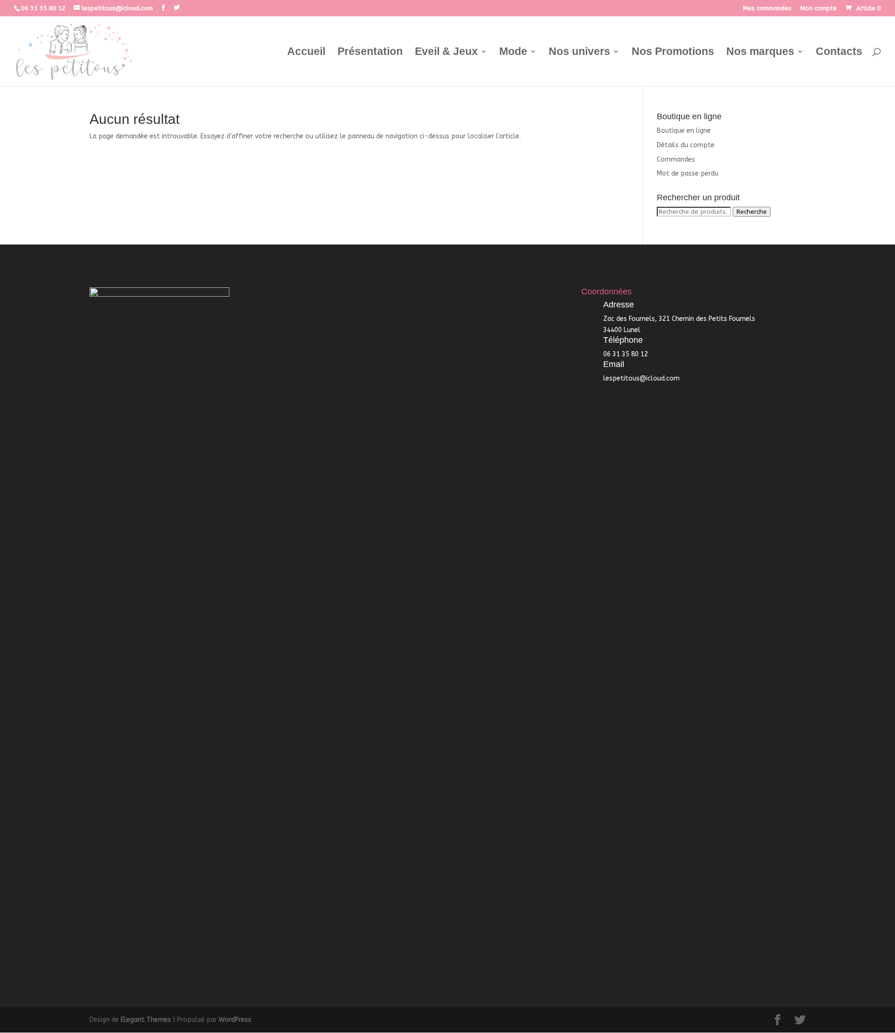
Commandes (676, 159)
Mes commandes (767, 8)
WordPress (235, 1020)
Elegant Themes (146, 1020)
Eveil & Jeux (446, 52)
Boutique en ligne (684, 131)
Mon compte (818, 8)
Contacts (839, 52)
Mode (513, 52)
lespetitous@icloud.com (641, 378)
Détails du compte (686, 145)
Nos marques (760, 52)
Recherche (752, 211)
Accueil (306, 52)
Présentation (370, 52)
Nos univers (579, 52)
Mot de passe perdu (687, 173)
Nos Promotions (673, 52)
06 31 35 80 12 (43, 8)
